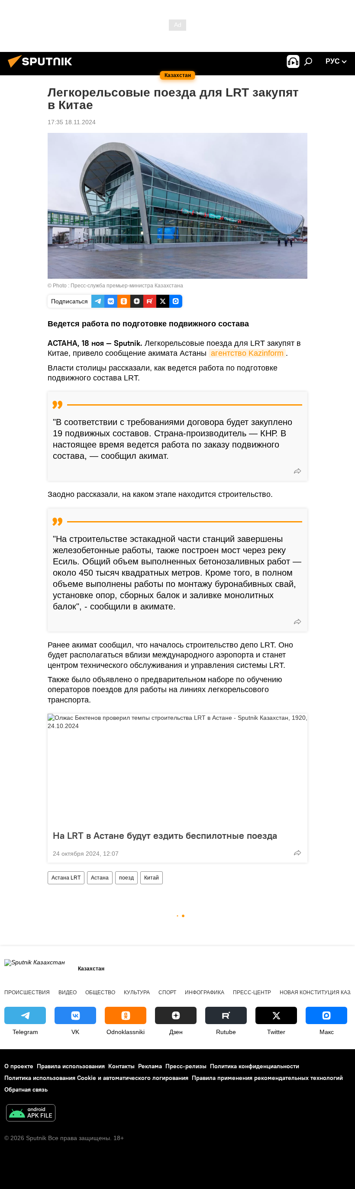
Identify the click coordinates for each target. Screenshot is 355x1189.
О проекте (18, 1066)
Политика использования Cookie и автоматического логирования (96, 1078)
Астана (100, 878)
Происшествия (27, 992)
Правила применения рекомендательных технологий (267, 1078)
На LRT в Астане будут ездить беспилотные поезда (165, 835)
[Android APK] (30, 1114)
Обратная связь (26, 1089)
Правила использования (71, 1066)
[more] (297, 471)
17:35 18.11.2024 (72, 122)
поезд (126, 878)
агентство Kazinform (247, 353)
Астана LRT (66, 878)
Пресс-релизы (186, 1066)
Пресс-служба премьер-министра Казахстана (127, 286)
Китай (151, 878)
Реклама (150, 1066)
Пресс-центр (252, 992)
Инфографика (204, 992)
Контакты (121, 1066)
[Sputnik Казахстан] (42, 68)
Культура (137, 992)
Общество (100, 992)
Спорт (167, 992)
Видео (67, 992)
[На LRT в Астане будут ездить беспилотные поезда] (177, 769)
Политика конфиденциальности (254, 1066)
